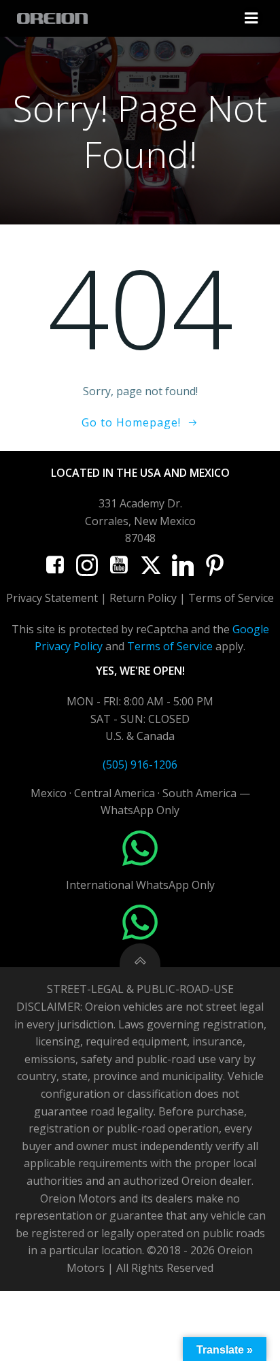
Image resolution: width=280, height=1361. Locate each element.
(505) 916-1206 (140, 764)
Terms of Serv (224, 597)
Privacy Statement (52, 597)
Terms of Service (170, 646)
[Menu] (251, 18)
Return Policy (143, 597)
